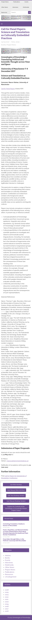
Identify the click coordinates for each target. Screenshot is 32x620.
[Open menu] (2, 23)
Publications (16, 2)
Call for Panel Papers (8, 89)
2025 (7, 592)
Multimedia (26, 7)
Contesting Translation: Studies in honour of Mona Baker (14, 524)
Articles (8, 555)
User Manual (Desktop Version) (16, 501)
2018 (7, 606)
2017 (6, 609)
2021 (6, 599)
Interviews (15, 7)
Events (26, 2)
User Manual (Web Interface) (16, 490)
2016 (7, 611)
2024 (7, 595)
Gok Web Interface (16, 484)
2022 (6, 597)
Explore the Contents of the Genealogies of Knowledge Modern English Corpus (16, 508)
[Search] (29, 12)
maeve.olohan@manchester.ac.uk (17, 461)
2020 (7, 602)
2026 (7, 590)
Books (7, 558)
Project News (5, 2)
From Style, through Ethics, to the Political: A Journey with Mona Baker (14, 540)
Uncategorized (10, 577)
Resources (4, 12)
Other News (4, 7)
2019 (7, 604)
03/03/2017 (5, 42)
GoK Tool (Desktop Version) (16, 495)
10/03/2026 (6, 527)
